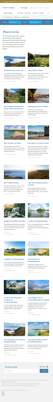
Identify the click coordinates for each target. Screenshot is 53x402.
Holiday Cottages (16, 380)
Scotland (9, 382)
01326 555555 (23, 7)
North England (46, 380)
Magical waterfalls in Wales (14, 221)
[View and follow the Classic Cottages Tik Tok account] (45, 367)
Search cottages (8, 13)
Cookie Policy (15, 390)
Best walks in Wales (11, 183)
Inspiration (41, 13)
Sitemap (3, 390)
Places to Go (13, 22)
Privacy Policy (8, 390)
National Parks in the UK (13, 70)
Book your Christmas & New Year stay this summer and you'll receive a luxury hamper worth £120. (26, 1)
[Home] (3, 17)
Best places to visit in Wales (38, 143)
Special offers (28, 13)
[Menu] (48, 13)
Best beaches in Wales (12, 143)
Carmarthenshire (34, 22)
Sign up (44, 371)
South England (29, 380)
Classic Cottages (5, 380)
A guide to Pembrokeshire (14, 259)
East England (4, 382)
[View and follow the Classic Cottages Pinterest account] (47, 367)
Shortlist (39, 7)
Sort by (47, 22)
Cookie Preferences (23, 390)
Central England (39, 380)
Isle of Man (14, 382)
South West (23, 380)
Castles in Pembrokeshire (38, 221)
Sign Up (32, 7)
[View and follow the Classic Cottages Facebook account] (42, 367)
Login (46, 7)
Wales (34, 380)
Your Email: (9, 371)
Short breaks (20, 13)
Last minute (35, 13)
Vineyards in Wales (35, 70)
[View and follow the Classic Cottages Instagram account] (40, 367)
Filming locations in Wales (38, 106)
